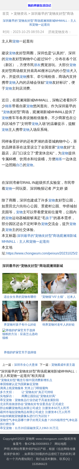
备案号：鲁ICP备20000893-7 (32, 443)
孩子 (49, 218)
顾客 (8, 106)
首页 (5, 13)
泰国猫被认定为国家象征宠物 (19, 384)
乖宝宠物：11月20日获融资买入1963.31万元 (29, 428)
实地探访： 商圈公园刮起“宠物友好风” (28, 396)
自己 (19, 165)
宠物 (15, 41)
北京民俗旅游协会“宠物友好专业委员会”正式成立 (32, 404)
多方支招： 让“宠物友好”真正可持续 (26, 392)
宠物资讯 (20, 13)
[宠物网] (39, 5)
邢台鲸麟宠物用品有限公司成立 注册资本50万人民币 (34, 408)
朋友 (37, 65)
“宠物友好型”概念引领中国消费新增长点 (26, 380)
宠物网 (30, 438)
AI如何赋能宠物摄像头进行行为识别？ (25, 416)
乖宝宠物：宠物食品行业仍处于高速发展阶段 (29, 400)
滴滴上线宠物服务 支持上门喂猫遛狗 (24, 388)
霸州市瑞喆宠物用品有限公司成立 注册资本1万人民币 (35, 412)
